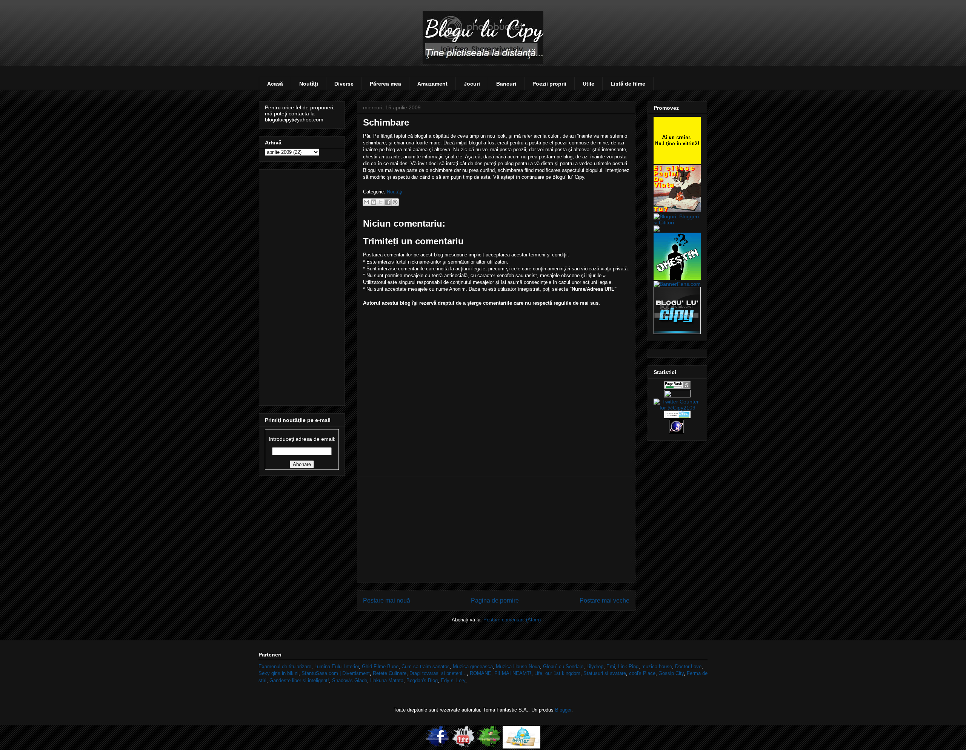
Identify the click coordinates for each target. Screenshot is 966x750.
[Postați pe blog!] (373, 202)
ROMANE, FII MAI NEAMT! (500, 673)
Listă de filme (628, 84)
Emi (610, 666)
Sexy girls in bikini (278, 673)
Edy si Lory (453, 680)
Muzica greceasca (473, 666)
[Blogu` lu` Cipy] (677, 332)
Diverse (344, 84)
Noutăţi (308, 84)
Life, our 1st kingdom (557, 673)
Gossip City (671, 673)
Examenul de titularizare (284, 666)
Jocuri (472, 84)
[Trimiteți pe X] (381, 202)
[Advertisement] (496, 530)
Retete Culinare (389, 673)
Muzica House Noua (518, 666)
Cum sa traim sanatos (425, 666)
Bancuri (506, 84)
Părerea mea (385, 84)
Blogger (563, 710)
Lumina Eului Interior (336, 666)
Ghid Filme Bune (380, 666)
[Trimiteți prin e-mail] (366, 202)
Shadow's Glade (349, 680)
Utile (588, 84)
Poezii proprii (549, 84)
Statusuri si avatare (604, 673)
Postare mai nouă (386, 600)
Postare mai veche (604, 600)
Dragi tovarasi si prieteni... (438, 673)
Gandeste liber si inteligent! (299, 680)
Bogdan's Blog (422, 680)
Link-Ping (628, 666)
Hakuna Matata (386, 680)
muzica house (656, 666)
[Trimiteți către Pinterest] (395, 202)
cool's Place (642, 673)
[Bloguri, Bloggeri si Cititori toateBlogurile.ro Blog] (677, 222)
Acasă (275, 84)
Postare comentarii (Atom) (512, 620)
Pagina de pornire (495, 600)
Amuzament (432, 84)
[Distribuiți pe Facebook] (388, 202)
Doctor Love (688, 666)
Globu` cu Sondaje (563, 666)
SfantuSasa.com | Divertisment (335, 673)
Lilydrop (594, 666)
